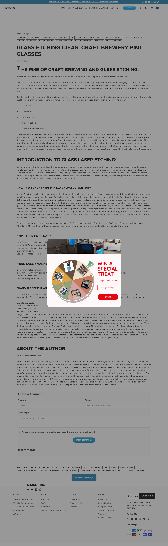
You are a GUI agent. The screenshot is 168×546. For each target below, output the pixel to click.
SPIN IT (108, 297)
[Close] (118, 241)
